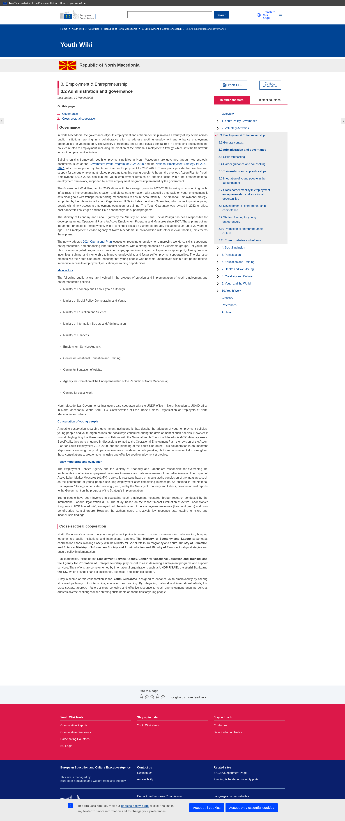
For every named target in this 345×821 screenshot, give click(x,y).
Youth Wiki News (148, 725)
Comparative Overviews (75, 732)
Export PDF (234, 85)
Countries (93, 28)
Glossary (227, 297)
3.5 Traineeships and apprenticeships (244, 171)
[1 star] (141, 696)
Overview (228, 113)
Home (63, 28)
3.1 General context (1, 121)
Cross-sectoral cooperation (79, 118)
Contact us (220, 725)
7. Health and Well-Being (238, 269)
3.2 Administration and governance (244, 149)
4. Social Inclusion (233, 247)
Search (221, 15)
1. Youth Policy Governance (239, 120)
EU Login (66, 745)
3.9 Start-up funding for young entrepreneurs (239, 219)
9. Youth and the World (236, 283)
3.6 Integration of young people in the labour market (244, 180)
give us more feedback (190, 697)
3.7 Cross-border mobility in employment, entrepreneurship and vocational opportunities (246, 194)
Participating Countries (74, 739)
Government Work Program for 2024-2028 (117, 163)
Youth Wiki (78, 28)
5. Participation (231, 254)
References (229, 305)
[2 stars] (144, 696)
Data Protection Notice (228, 732)
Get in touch (144, 772)
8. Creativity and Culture (237, 276)
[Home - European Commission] (80, 14)
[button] (259, 15)
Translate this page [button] (269, 15)
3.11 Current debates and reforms (241, 240)
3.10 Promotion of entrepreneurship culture (242, 231)
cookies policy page (135, 806)
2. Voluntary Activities (235, 128)
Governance (70, 113)
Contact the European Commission (159, 796)
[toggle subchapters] (217, 121)
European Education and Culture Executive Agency (95, 767)
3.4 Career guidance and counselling (244, 164)
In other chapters (231, 99)
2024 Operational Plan (97, 241)
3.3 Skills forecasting (343, 121)
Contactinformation (270, 85)
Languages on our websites (231, 796)
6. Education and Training (238, 261)
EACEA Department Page (230, 772)
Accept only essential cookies (251, 807)
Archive (226, 312)
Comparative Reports (74, 725)
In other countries (269, 99)
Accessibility (145, 779)
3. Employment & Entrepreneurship (162, 28)
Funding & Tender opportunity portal (236, 779)
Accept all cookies (206, 807)
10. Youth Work (231, 290)
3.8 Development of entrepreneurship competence (244, 208)
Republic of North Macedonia (120, 28)
